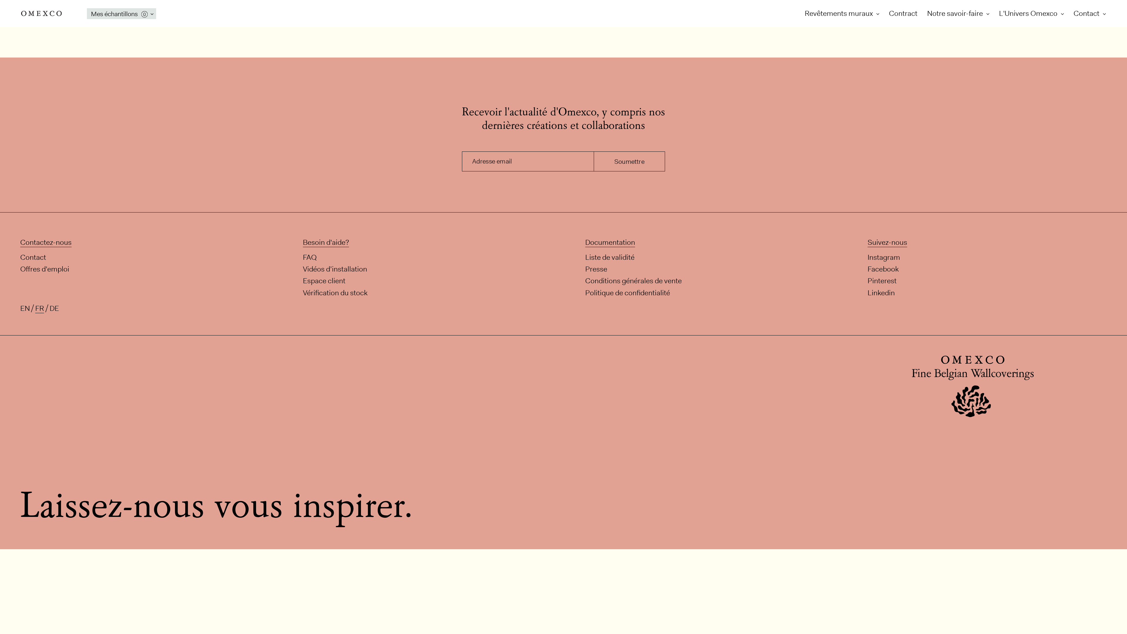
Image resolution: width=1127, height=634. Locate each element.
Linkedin (881, 292)
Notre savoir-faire (955, 13)
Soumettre (629, 161)
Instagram (884, 257)
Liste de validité (610, 257)
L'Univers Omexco (1029, 13)
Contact (1087, 13)
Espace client (324, 281)
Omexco (41, 13)
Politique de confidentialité (627, 292)
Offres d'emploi (44, 269)
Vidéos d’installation (335, 269)
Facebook (883, 269)
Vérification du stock (335, 292)
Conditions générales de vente (633, 281)
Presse (596, 269)
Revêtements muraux (839, 13)
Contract (903, 13)
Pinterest (882, 281)
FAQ (310, 257)
